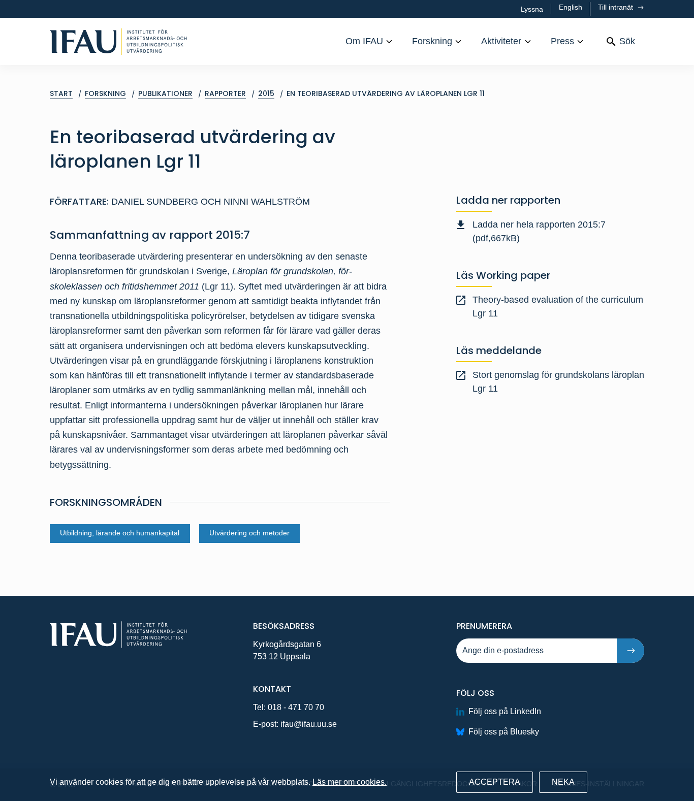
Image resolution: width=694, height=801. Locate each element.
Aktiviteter (501, 41)
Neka (563, 782)
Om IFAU (364, 41)
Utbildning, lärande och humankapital (119, 533)
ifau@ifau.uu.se (308, 724)
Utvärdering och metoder (249, 533)
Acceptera (494, 782)
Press (562, 41)
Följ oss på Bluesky (503, 731)
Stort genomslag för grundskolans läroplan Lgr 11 (558, 382)
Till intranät (616, 7)
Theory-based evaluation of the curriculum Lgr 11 (557, 306)
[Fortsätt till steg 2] (630, 650)
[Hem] (118, 41)
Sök (627, 41)
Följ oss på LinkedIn (504, 711)
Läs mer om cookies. (349, 782)
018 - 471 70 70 (296, 707)
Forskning (432, 41)
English (570, 7)
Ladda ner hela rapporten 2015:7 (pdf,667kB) (539, 231)
